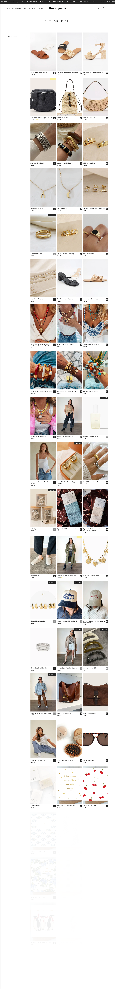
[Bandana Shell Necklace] (43, 416)
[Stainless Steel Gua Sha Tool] (95, 966)
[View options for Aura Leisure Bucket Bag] (81, 713)
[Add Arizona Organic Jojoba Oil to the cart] (81, 987)
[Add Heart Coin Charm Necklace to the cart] (107, 576)
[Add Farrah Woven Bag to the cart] (81, 118)
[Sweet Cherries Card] (95, 785)
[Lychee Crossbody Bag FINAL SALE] (43, 97)
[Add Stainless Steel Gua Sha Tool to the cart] (107, 987)
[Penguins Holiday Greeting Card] (43, 921)
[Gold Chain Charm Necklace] (69, 323)
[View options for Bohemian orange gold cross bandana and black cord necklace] (54, 345)
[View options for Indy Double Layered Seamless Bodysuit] (54, 482)
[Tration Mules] (43, 555)
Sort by (9, 33)
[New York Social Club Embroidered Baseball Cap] (95, 600)
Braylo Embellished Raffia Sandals (67, 72)
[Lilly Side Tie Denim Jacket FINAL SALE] (43, 692)
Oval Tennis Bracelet (36, 299)
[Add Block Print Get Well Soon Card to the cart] (107, 896)
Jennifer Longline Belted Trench (66, 576)
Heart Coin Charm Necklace (91, 576)
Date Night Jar (34, 529)
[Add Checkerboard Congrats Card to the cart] (81, 896)
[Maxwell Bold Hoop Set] (43, 600)
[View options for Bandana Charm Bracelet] (107, 391)
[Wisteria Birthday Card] (43, 875)
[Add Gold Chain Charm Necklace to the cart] (81, 345)
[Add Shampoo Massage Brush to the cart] (81, 760)
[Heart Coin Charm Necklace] (95, 555)
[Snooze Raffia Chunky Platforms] (95, 52)
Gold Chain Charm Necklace (65, 344)
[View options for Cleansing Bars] (54, 806)
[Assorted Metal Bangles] (43, 142)
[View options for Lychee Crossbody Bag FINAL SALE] (54, 118)
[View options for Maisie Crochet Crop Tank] (81, 437)
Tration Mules (34, 576)
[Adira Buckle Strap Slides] (95, 278)
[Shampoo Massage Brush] (69, 739)
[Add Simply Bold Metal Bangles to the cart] (54, 668)
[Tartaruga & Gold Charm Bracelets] (43, 370)
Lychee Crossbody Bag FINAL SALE (41, 118)
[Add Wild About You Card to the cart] (81, 851)
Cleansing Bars (35, 805)
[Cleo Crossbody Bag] (95, 692)
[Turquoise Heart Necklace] (95, 323)
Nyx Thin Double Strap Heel (65, 299)
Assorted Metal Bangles (37, 163)
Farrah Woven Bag (62, 118)
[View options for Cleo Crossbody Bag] (107, 713)
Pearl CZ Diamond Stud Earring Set (94, 208)
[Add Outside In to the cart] (107, 942)
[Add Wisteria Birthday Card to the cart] (54, 896)
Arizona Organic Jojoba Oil (65, 987)
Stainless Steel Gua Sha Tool (91, 987)
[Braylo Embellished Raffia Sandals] (69, 52)
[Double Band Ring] (43, 233)
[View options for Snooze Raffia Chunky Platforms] (107, 73)
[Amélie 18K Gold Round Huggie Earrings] (69, 461)
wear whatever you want (82, 2)
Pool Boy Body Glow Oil (90, 436)
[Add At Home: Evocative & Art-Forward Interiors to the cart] (54, 987)
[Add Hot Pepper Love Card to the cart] (107, 851)
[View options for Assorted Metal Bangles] (54, 163)
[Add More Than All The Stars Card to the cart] (81, 806)
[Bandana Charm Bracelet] (95, 370)
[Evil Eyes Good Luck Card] (43, 830)
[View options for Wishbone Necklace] (54, 209)
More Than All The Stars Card (66, 805)
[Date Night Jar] (43, 508)
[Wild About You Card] (69, 830)
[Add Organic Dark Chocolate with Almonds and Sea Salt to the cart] (107, 529)
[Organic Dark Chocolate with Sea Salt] (69, 508)
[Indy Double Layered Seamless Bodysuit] (43, 461)
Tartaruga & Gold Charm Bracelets (41, 391)
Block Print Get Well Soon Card (92, 896)
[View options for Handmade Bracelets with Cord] (81, 391)
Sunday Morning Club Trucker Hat (67, 621)
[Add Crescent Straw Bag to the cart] (107, 118)
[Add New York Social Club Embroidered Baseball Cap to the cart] (107, 621)
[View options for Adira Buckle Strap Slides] (107, 299)
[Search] (99, 8)
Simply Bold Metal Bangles (38, 668)
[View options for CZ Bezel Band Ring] (107, 163)
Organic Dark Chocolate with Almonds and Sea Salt (92, 529)
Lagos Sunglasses (88, 760)
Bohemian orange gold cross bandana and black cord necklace (41, 345)
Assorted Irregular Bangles (65, 163)
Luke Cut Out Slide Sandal (38, 72)
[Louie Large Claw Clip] (95, 647)
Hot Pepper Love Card (90, 851)
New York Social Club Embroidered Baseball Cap (94, 621)
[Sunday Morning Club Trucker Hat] (69, 600)
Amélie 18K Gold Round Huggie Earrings (66, 482)
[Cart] (107, 8)
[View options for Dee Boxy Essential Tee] (54, 760)
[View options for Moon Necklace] (81, 209)
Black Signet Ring (88, 253)
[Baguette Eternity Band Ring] (69, 233)
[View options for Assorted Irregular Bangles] (81, 163)
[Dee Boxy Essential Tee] (43, 739)
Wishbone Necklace (36, 208)
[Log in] (103, 8)
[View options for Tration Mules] (54, 576)
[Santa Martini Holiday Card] (69, 921)
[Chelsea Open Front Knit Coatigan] (69, 647)
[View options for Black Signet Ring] (107, 254)
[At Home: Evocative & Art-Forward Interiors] (43, 966)
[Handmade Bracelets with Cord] (69, 370)
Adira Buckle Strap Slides (90, 299)
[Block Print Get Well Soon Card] (95, 875)
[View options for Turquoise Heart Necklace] (107, 345)
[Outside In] (95, 921)
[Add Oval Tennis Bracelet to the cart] (54, 299)
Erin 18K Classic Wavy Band (91, 482)
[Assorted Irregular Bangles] (69, 142)
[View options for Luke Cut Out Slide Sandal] (54, 73)
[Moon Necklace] (69, 187)
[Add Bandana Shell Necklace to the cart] (54, 437)
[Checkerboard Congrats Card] (69, 875)
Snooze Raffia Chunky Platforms (93, 72)
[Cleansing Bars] (43, 785)
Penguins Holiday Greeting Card (40, 941)
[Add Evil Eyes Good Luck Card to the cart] (54, 851)
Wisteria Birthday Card (37, 896)
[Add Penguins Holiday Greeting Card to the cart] (54, 942)
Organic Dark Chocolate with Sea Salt (67, 529)
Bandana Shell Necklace (38, 436)
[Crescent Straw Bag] (95, 97)
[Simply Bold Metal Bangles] (43, 647)
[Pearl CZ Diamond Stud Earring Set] (95, 187)
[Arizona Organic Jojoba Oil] (69, 966)
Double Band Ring (36, 253)
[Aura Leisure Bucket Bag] (69, 692)
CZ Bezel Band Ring (89, 163)
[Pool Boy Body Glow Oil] (95, 416)
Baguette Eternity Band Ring (65, 253)
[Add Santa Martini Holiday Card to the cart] (81, 942)
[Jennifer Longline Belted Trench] (69, 555)
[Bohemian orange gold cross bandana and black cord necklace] (43, 323)
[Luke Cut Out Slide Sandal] (43, 52)
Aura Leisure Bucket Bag (64, 713)
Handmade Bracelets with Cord (66, 391)
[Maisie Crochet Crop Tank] (69, 416)
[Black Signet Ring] (95, 233)
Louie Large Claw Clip (90, 668)
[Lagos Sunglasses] (95, 739)
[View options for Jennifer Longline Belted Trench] (81, 576)
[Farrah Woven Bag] (69, 97)
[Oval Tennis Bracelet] (43, 278)
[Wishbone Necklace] (43, 187)
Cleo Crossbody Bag (89, 713)
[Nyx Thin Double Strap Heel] (69, 278)
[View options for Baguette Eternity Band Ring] (81, 254)
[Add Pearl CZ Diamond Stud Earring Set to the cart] (107, 209)
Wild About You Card (63, 851)
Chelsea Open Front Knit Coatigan (67, 668)
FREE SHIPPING (44, 2)
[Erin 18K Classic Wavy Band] (95, 461)
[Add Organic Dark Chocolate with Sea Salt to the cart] (81, 529)
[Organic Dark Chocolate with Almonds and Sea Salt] (95, 508)
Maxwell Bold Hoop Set (37, 621)
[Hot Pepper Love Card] (95, 830)
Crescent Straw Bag (89, 118)
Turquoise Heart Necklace (91, 344)
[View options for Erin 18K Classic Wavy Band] (107, 482)
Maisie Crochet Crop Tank (65, 436)
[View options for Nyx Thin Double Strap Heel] (81, 299)
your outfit (33, 2)
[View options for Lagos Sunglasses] (107, 760)
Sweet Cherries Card (89, 805)
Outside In (86, 941)
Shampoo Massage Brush (65, 760)
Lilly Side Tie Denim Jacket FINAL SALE (40, 714)
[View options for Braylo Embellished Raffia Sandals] (81, 73)
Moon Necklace (62, 208)
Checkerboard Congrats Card (66, 896)
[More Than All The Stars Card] (69, 785)
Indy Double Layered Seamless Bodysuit (40, 482)
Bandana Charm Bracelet (90, 391)
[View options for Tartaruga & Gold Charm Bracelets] (54, 391)
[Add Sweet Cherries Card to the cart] (107, 806)
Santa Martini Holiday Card (65, 941)
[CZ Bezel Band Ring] (95, 142)
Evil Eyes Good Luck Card (38, 851)
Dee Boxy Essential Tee (37, 760)
